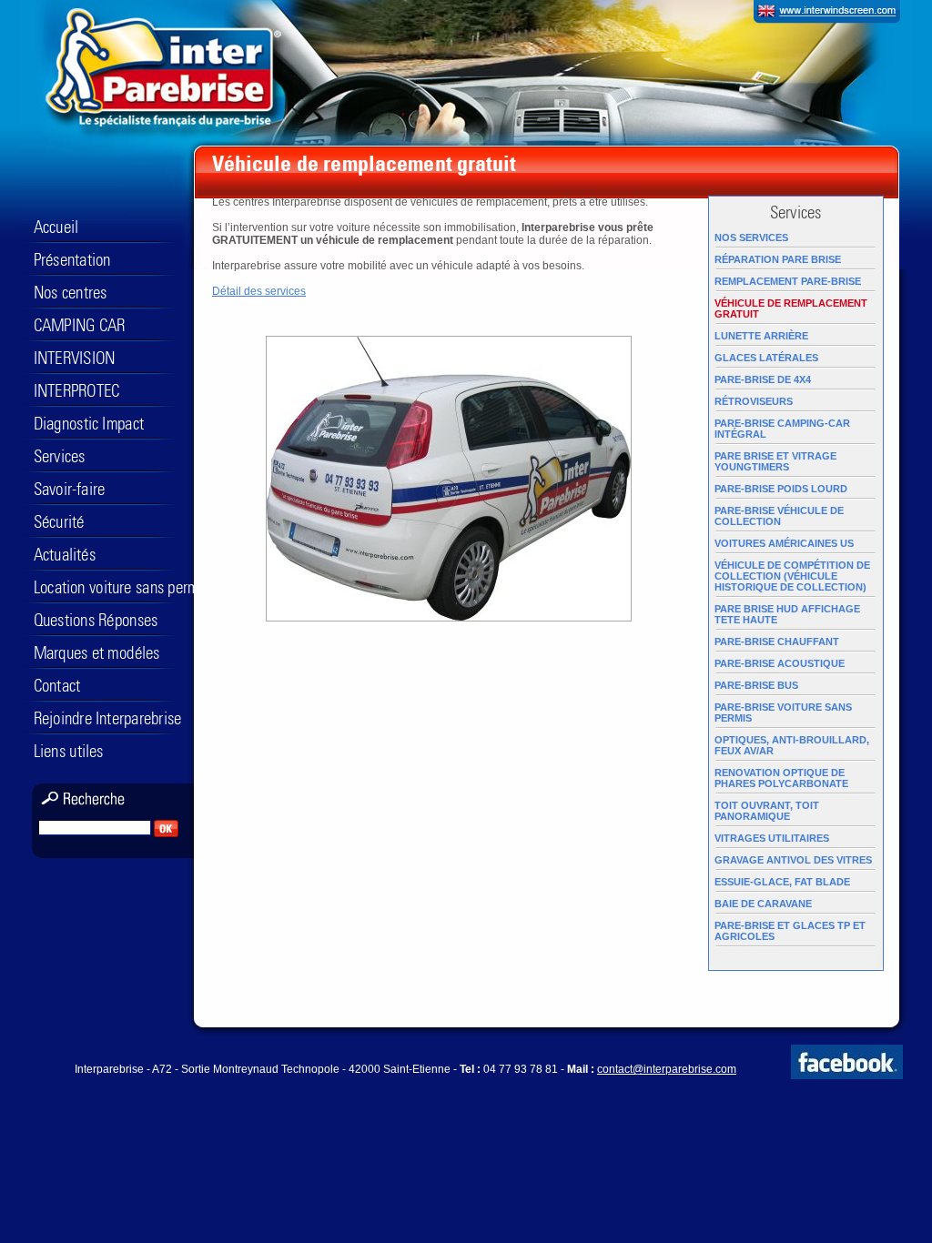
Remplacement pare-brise (787, 281)
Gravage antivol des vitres (793, 859)
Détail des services (259, 291)
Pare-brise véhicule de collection (779, 516)
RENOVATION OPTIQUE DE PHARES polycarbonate (781, 778)
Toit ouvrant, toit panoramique (766, 811)
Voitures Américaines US (784, 543)
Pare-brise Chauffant (776, 641)
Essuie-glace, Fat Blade (782, 881)
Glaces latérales (766, 357)
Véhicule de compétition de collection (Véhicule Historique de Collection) (792, 576)
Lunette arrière (761, 335)
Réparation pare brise (777, 259)
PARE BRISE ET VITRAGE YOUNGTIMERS (775, 461)
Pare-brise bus (756, 685)
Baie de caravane (763, 903)
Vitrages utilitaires (771, 838)
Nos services (751, 237)
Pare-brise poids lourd (780, 488)
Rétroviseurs (753, 401)
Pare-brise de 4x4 (762, 379)
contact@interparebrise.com (666, 1069)
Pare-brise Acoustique (779, 663)
